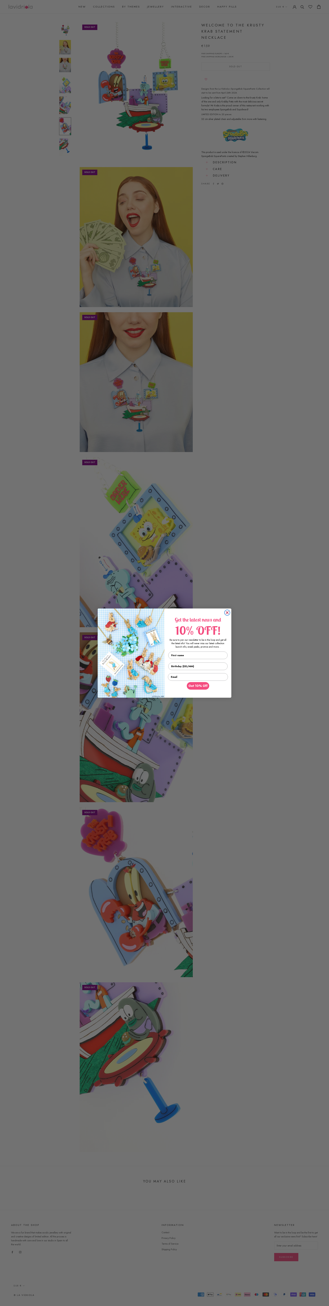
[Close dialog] (227, 612)
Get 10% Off (198, 686)
